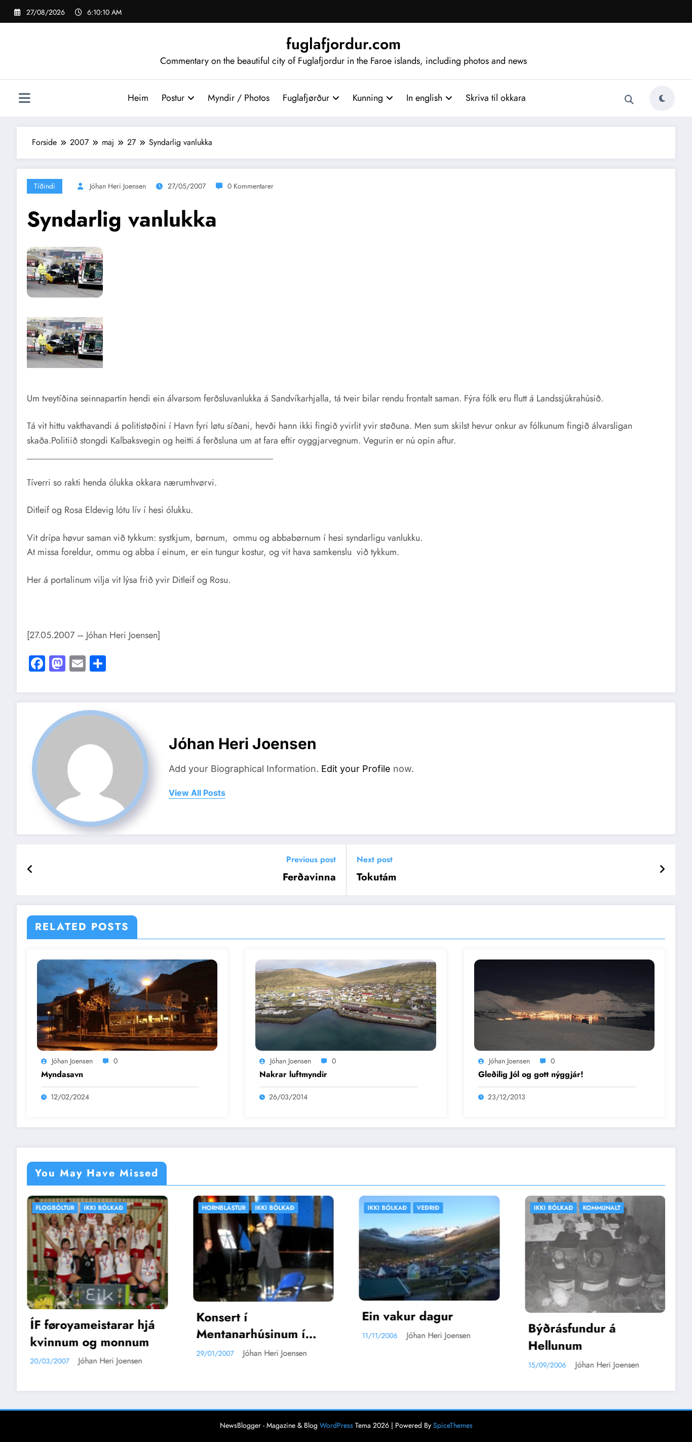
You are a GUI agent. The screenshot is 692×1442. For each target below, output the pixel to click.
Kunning (368, 97)
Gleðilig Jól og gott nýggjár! (531, 1074)
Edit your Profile (356, 768)
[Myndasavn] (127, 1004)
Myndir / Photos (239, 97)
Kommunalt (447, 1207)
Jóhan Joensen (72, 1061)
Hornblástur (69, 1207)
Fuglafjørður (306, 97)
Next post (375, 859)
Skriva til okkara (496, 97)
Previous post (311, 859)
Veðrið (273, 1207)
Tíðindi (44, 186)
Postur (173, 97)
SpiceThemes (453, 1425)
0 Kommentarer (250, 186)
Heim (138, 97)
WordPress (336, 1425)
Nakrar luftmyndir (293, 1074)
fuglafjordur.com (343, 44)
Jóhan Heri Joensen (118, 186)
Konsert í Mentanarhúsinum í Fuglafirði (96, 1326)
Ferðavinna (309, 877)
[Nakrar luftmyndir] (345, 1004)
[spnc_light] (662, 98)
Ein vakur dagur (252, 1316)
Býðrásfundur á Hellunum (417, 1337)
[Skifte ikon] (24, 99)
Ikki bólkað (120, 1207)
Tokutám (376, 877)
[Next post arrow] (662, 870)
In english (424, 97)
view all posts (197, 793)
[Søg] (629, 100)
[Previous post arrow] (30, 870)
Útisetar (607, 1207)
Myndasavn (62, 1074)
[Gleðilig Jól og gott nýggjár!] (564, 1004)
